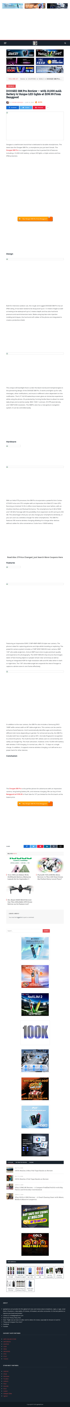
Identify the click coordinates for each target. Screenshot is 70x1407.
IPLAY (5, 1356)
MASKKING (6, 1351)
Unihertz (5, 1381)
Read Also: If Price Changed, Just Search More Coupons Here (35, 557)
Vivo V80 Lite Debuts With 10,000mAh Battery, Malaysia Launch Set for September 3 (19, 877)
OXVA (5, 1346)
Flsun (4, 1384)
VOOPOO (6, 1344)
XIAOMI (31, 1162)
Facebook (6, 1324)
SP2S (4, 1354)
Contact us (6, 1315)
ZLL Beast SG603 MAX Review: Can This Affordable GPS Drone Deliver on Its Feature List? (20, 902)
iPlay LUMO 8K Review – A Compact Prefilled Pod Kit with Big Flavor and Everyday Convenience (39, 1188)
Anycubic (6, 1386)
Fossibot (5, 1379)
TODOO (5, 1359)
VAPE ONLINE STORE (9, 1339)
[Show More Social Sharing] (48, 107)
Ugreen (5, 1396)
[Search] (65, 43)
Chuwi (5, 1374)
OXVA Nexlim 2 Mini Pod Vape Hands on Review (34, 1171)
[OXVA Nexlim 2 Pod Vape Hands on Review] (9, 1178)
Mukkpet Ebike (7, 1393)
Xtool (4, 1389)
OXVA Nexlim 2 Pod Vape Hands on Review (32, 1179)
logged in (19, 917)
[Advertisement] (35, 24)
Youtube (5, 1326)
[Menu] (5, 43)
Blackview (6, 1376)
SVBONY (5, 1371)
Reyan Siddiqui (17, 102)
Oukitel (5, 1391)
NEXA (5, 1349)
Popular (10, 1162)
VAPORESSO (7, 1341)
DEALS (11, 86)
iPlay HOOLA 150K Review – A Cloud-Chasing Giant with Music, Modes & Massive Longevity (39, 1198)
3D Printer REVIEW (21, 1162)
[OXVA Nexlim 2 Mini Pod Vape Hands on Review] (9, 1170)
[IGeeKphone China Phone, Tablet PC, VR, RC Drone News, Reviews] (35, 43)
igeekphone (40, 1404)
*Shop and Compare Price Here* (12, 1322)
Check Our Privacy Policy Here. (12, 1318)
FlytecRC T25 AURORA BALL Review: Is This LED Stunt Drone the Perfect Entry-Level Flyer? (50, 877)
